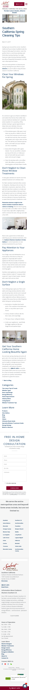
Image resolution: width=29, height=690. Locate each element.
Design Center (5, 648)
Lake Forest (6, 537)
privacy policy (13, 494)
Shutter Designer (6, 644)
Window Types (6, 390)
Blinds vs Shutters (7, 427)
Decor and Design (7, 392)
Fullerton (17, 540)
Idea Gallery (5, 413)
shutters (4, 68)
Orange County (7, 529)
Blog (3, 415)
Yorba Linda (18, 546)
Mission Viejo (6, 532)
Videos (4, 419)
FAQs (3, 417)
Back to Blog (7, 380)
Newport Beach (19, 529)
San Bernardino (19, 523)
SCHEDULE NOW (14, 488)
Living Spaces (6, 400)
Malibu (17, 532)
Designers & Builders (7, 652)
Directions (4, 581)
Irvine (4, 540)
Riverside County (7, 549)
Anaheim (5, 520)
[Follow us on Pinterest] (5, 664)
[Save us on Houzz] (11, 664)
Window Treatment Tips (9, 403)
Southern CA (18, 520)
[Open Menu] (26, 4)
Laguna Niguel (19, 537)
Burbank (17, 543)
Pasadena (17, 526)
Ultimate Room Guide (8, 421)
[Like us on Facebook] (2, 664)
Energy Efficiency (7, 394)
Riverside (5, 526)
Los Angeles (6, 534)
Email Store (4, 587)
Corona (5, 543)
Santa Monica (6, 523)
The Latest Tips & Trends (9, 388)
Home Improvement (8, 396)
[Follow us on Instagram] (8, 664)
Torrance (5, 546)
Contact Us (4, 658)
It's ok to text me (11, 483)
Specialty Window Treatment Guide (13, 423)
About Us (4, 656)
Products (5, 411)
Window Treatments (7, 646)
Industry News (6, 398)
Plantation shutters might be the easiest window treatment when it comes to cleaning (12, 204)
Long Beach (18, 534)
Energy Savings (6, 425)
